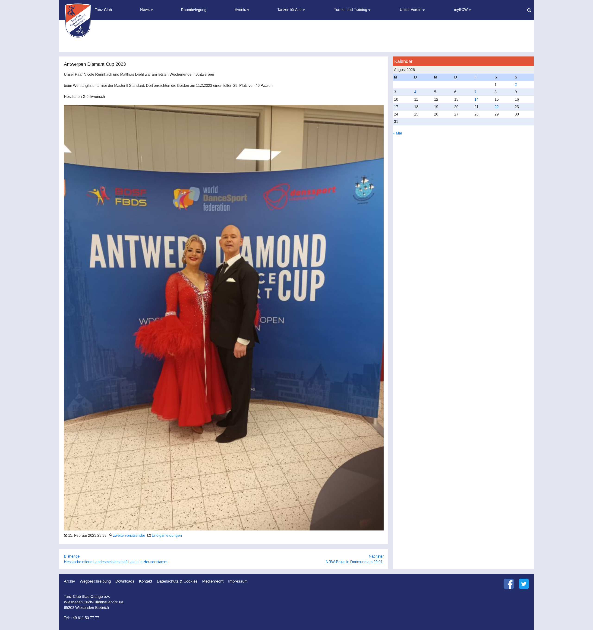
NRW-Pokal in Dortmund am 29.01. (355, 562)
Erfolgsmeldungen (167, 535)
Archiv (69, 581)
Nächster (376, 556)
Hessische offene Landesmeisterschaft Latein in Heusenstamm (115, 562)
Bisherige (72, 556)
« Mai (397, 133)
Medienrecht (213, 581)
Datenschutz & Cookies (177, 581)
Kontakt (145, 581)
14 (476, 99)
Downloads (124, 581)
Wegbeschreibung (95, 581)
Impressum (238, 581)
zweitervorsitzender (129, 535)
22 (497, 107)
